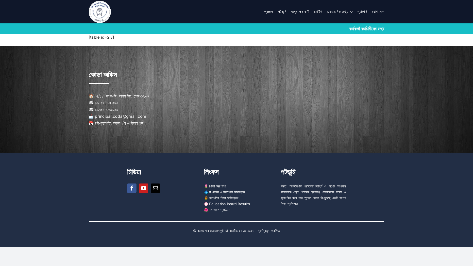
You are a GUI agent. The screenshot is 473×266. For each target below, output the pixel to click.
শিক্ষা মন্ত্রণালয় (217, 186)
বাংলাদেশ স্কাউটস (219, 210)
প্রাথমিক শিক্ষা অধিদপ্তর (223, 198)
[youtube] (143, 188)
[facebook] (131, 188)
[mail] (155, 188)
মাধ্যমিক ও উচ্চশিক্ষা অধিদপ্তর (227, 192)
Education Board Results (229, 204)
